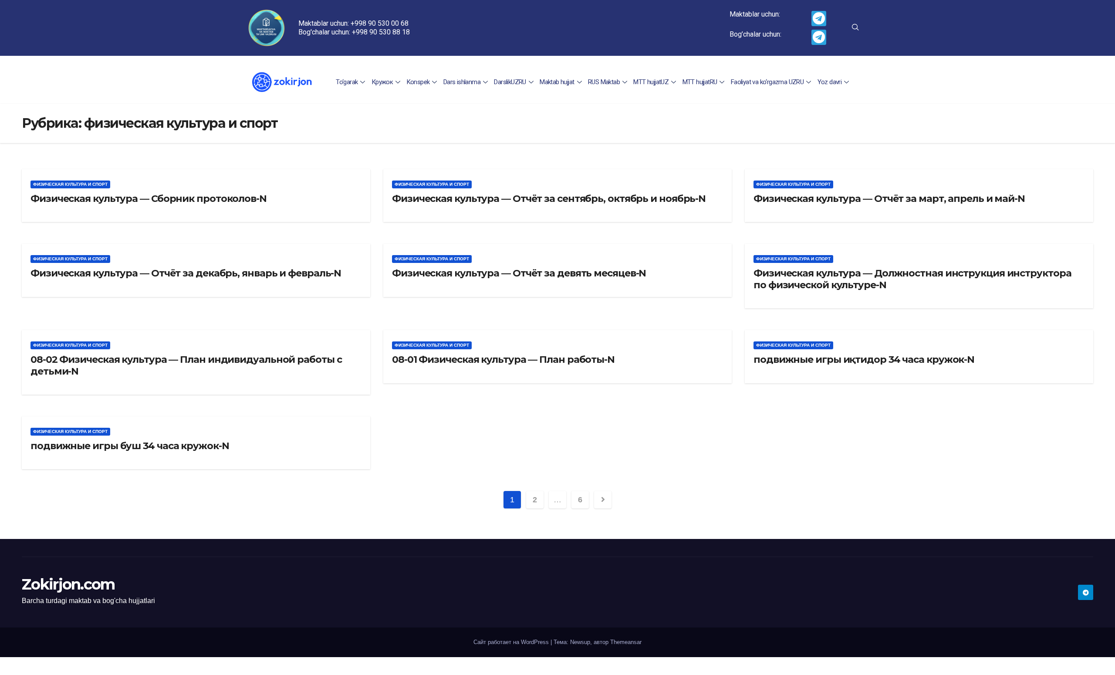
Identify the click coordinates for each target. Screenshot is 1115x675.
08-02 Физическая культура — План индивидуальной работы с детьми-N (185, 365)
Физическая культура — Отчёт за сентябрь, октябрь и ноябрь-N (549, 199)
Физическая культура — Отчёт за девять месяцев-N (519, 273)
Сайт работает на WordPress (512, 642)
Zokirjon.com (68, 584)
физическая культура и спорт (70, 184)
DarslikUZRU (510, 82)
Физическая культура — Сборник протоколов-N (148, 199)
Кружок (382, 82)
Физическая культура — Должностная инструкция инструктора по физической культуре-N (912, 278)
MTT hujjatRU (700, 82)
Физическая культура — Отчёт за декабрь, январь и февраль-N (185, 273)
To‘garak (347, 82)
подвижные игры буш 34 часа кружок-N (129, 446)
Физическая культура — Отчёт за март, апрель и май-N (889, 199)
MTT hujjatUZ (651, 82)
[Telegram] (819, 18)
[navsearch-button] (855, 27)
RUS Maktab (604, 82)
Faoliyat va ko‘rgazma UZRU (767, 82)
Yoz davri (830, 82)
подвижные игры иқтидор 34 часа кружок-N (863, 359)
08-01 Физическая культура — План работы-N (503, 359)
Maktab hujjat (557, 82)
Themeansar (626, 642)
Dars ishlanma (461, 82)
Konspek (418, 82)
